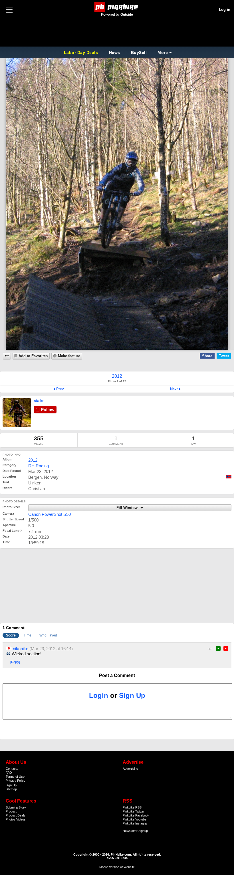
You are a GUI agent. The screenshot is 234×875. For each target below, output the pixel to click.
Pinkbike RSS (132, 807)
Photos (10, 819)
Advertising (130, 768)
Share (207, 356)
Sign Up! (11, 785)
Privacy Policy (15, 780)
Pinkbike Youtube (134, 819)
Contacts (12, 768)
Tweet (224, 356)
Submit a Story (16, 807)
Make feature (69, 356)
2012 (32, 460)
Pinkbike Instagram (136, 823)
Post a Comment (117, 675)
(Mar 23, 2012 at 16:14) (51, 648)
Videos (21, 819)
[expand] (7, 356)
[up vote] (218, 648)
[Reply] (15, 662)
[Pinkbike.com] (117, 7)
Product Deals (15, 815)
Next (174, 389)
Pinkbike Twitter (133, 811)
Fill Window (127, 508)
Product (11, 811)
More (163, 52)
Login (98, 695)
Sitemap (11, 789)
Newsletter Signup (135, 830)
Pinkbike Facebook (136, 815)
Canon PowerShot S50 (49, 514)
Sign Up (132, 695)
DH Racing (38, 465)
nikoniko (20, 648)
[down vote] (225, 648)
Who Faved (48, 635)
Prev (60, 389)
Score (11, 635)
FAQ (9, 772)
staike (39, 400)
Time (27, 635)
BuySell (139, 52)
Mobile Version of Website (117, 867)
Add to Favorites (33, 356)
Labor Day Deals (81, 52)
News (114, 52)
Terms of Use (15, 776)
